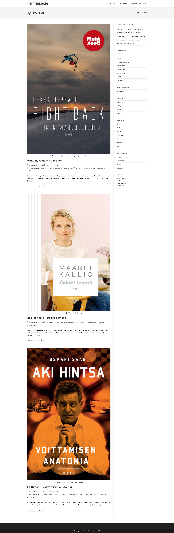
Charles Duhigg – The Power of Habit (128, 33)
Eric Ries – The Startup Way (125, 44)
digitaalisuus (121, 69)
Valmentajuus (103, 495)
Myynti (119, 131)
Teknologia (120, 142)
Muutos (119, 128)
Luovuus (86, 168)
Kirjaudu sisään (122, 178)
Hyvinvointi (144, 12)
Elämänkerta (33, 168)
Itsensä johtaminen (55, 168)
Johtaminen (61, 495)
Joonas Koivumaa (35, 166)
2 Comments (33, 497)
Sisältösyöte (121, 181)
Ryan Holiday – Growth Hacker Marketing (130, 29)
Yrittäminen (101, 168)
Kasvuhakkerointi (122, 95)
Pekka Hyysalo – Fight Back (44, 160)
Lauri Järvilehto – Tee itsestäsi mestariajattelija (132, 36)
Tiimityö (119, 150)
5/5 (30, 495)
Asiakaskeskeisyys (123, 62)
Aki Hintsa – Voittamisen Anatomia (49, 487)
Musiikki (119, 124)
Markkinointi (120, 121)
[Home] (138, 12)
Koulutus (119, 113)
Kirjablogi (78, 168)
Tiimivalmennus (122, 153)
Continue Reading (36, 186)
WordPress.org (121, 185)
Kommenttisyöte (122, 183)
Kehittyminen (69, 168)
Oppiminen (120, 139)
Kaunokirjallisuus (122, 99)
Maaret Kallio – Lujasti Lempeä (46, 317)
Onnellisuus (120, 135)
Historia (119, 77)
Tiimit (118, 146)
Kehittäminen (72, 495)
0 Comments (33, 171)
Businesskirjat (121, 66)
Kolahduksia (37, 3)
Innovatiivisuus (121, 84)
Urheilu (93, 168)
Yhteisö (119, 164)
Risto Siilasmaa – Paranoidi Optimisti (128, 40)
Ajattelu (119, 58)
